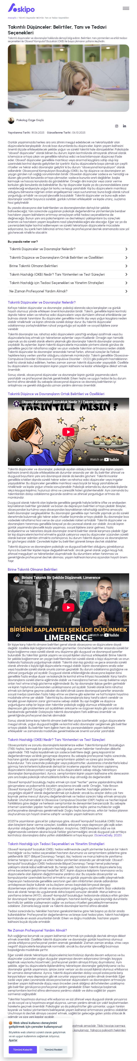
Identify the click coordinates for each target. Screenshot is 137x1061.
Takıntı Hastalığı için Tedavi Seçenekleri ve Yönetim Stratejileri (56, 283)
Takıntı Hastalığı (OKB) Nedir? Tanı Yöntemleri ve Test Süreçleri (57, 274)
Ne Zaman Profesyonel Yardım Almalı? (38, 291)
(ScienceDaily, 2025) (108, 835)
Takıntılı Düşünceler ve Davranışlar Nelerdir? (42, 249)
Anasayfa (12, 18)
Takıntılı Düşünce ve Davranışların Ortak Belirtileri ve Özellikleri (56, 258)
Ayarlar (13, 1040)
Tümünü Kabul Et (22, 1049)
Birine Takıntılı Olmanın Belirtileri (33, 266)
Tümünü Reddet (53, 1049)
